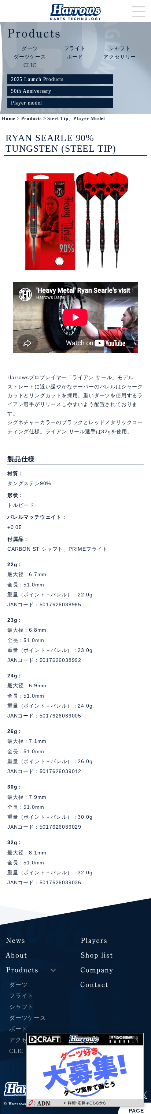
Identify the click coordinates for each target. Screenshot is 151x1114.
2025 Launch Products (37, 79)
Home (8, 118)
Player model (26, 103)
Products (31, 118)
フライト (75, 48)
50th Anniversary (31, 91)
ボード (75, 57)
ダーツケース (30, 57)
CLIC (29, 65)
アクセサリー (119, 57)
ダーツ (30, 48)
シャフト (119, 48)
